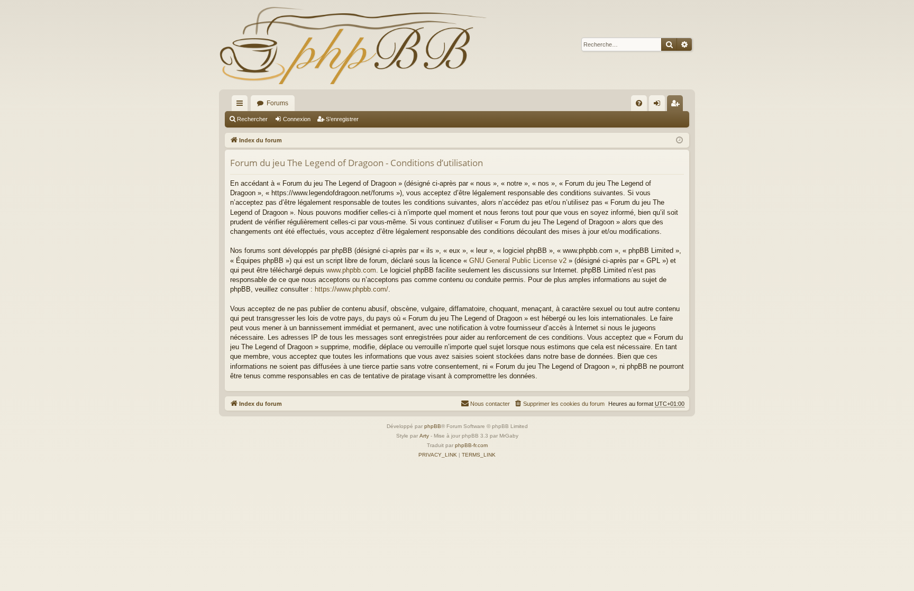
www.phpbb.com (351, 270)
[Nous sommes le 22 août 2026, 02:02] (679, 140)
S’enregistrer (342, 119)
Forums (277, 103)
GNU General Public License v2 (517, 261)
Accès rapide (242, 105)
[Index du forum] (353, 44)
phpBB (432, 426)
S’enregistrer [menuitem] (677, 105)
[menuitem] (639, 103)
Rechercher (252, 119)
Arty (424, 436)
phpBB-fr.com (471, 445)
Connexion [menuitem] (659, 105)
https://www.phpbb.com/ (351, 289)
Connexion (296, 119)
